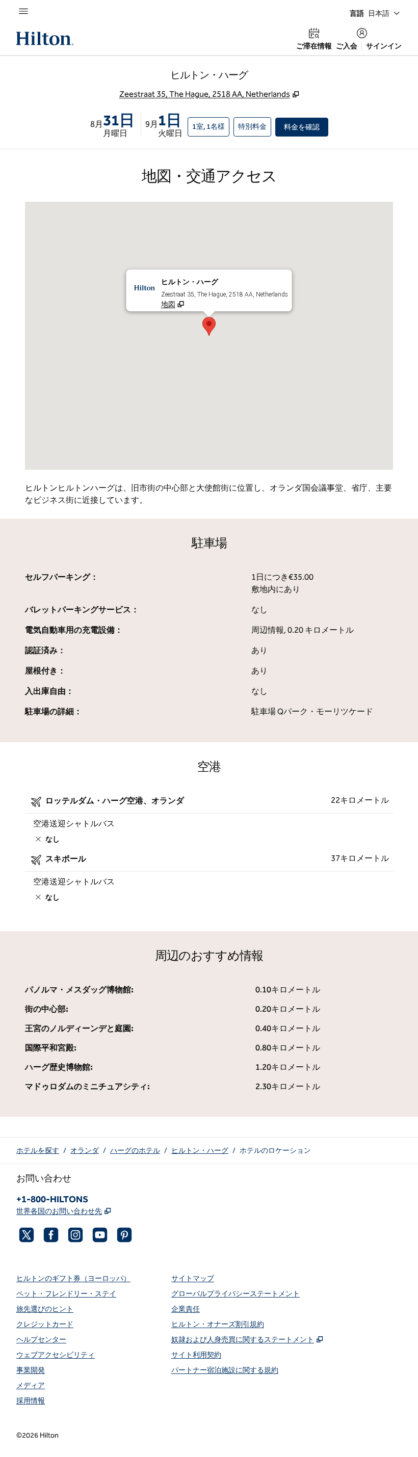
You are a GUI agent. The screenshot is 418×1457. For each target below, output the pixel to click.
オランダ (84, 1150)
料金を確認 (306, 126)
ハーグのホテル (135, 1150)
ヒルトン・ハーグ (199, 1150)
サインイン (384, 46)
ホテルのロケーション (275, 1150)
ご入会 (346, 46)
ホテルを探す (37, 1150)
